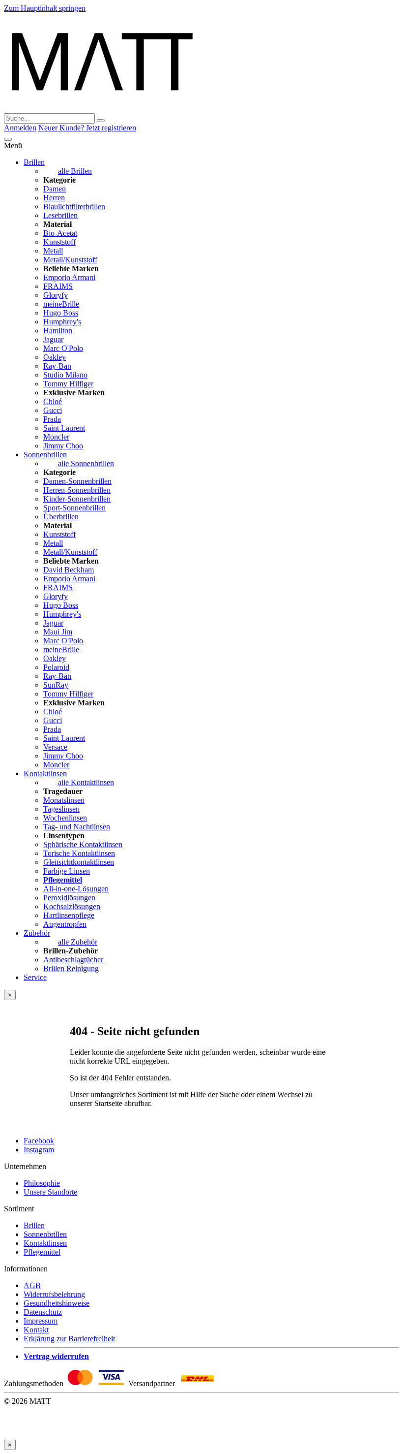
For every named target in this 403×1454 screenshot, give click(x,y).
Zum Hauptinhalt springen (45, 8)
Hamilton (57, 330)
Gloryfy (55, 295)
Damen (54, 189)
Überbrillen (61, 516)
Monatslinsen (64, 800)
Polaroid (56, 667)
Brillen (34, 162)
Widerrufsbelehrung (54, 1294)
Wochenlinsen (65, 818)
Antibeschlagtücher (73, 959)
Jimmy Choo (63, 446)
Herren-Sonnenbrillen (77, 490)
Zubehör (37, 933)
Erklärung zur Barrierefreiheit (69, 1338)
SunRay (55, 685)
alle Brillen (75, 171)
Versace (55, 747)
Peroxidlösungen (69, 897)
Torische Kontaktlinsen (79, 853)
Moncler (56, 437)
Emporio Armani (69, 277)
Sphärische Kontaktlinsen (82, 844)
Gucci (52, 410)
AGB (32, 1285)
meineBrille (61, 304)
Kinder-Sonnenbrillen (77, 499)
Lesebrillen (60, 215)
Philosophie (42, 1183)
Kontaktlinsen (45, 773)
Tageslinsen (61, 809)
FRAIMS (58, 286)
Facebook (39, 1141)
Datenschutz (43, 1312)
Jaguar (53, 339)
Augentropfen (64, 924)
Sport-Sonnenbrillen (74, 508)
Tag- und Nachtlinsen (76, 826)
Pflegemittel (42, 1252)
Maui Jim (57, 632)
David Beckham (68, 570)
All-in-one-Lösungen (76, 889)
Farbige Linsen (66, 871)
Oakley (54, 357)
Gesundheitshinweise (56, 1303)
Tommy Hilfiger (68, 383)
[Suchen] (101, 120)
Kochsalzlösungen (71, 906)
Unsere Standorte (50, 1192)
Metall (53, 251)
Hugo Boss (60, 313)
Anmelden (20, 128)
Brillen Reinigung (71, 968)
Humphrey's (62, 321)
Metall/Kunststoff (70, 259)
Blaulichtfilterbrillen (74, 206)
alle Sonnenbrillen (86, 463)
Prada (52, 419)
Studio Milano (65, 375)
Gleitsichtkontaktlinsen (78, 862)
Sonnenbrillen (45, 454)
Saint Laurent (64, 428)
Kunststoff (59, 242)
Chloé (52, 401)
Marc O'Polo (63, 348)
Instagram (39, 1149)
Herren (54, 197)
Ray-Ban (57, 366)
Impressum (41, 1321)
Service (35, 977)
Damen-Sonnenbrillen (77, 481)
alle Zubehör (77, 942)
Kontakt (36, 1330)
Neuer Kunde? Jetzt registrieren (87, 128)
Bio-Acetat (60, 233)
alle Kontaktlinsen (86, 782)
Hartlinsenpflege (68, 915)
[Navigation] (8, 139)
